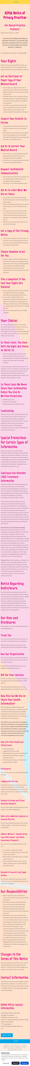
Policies (11, 1048)
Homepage (7, 1045)
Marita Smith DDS (15, 1045)
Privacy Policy (17, 1048)
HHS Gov (5, 308)
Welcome (23, 1045)
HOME (16, 2)
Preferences (6, 1063)
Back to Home (6, 1035)
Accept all (24, 1063)
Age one (12, 1046)
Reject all (15, 1063)
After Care (25, 1046)
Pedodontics (18, 1046)
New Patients (5, 1046)
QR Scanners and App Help (15, 1049)
